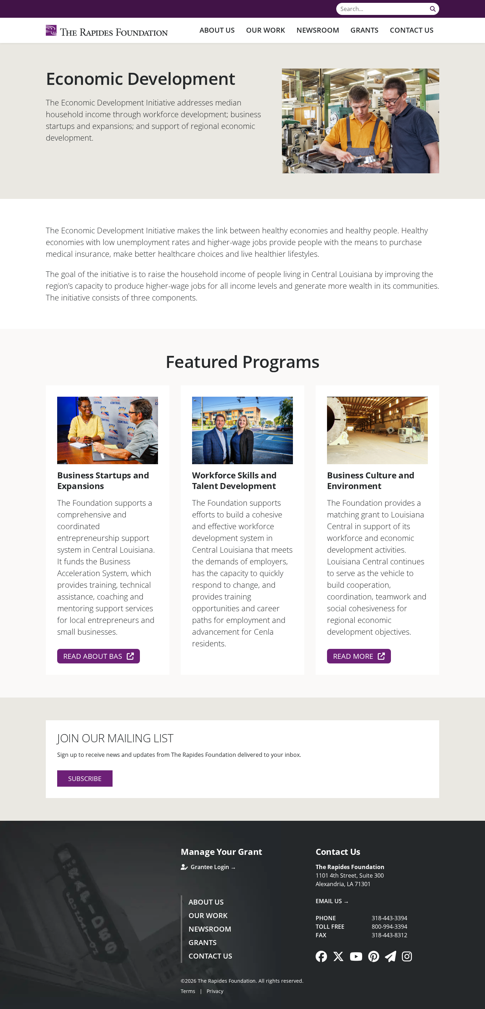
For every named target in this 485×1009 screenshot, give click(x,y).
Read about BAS (93, 656)
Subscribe (85, 778)
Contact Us (412, 30)
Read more (354, 656)
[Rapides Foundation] (107, 30)
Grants (364, 30)
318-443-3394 (389, 918)
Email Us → (332, 901)
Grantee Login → (212, 867)
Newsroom (317, 30)
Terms (188, 991)
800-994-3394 (389, 927)
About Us (217, 30)
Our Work (265, 30)
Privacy (215, 991)
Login (5, 1003)
